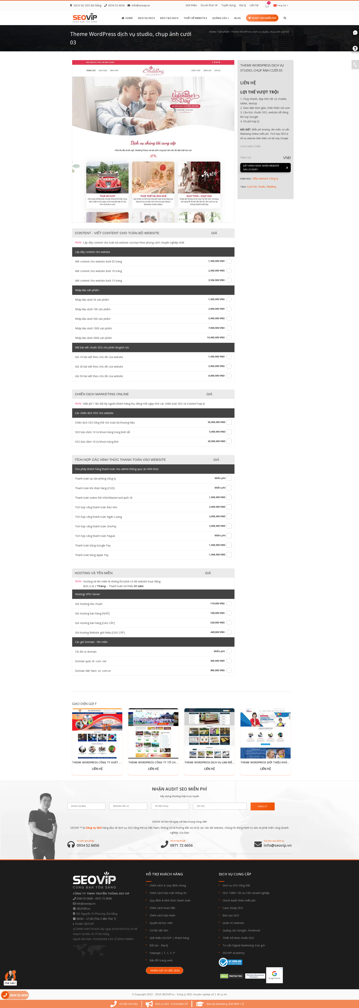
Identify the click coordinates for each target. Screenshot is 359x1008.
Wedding (271, 186)
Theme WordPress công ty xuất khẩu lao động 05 (108, 762)
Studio (261, 186)
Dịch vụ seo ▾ (146, 18)
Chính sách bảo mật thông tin (168, 893)
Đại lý (242, 5)
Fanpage (155, 953)
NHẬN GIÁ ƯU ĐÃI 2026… (166, 970)
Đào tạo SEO (231, 915)
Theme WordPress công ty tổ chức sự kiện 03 (161, 762)
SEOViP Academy (234, 953)
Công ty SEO (93, 827)
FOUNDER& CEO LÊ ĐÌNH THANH (113, 939)
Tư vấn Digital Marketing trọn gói (244, 945)
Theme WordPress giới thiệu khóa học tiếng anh (275, 762)
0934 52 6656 (88, 845)
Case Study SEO (233, 908)
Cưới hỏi (252, 186)
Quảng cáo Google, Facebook (241, 930)
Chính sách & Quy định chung (168, 885)
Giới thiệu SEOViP (161, 938)
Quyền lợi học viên (161, 923)
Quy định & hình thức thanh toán (170, 900)
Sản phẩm (223, 31)
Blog (237, 18)
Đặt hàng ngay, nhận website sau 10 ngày (261, 167)
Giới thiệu (191, 5)
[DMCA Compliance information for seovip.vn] (231, 975)
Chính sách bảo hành (162, 915)
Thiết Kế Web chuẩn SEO (238, 938)
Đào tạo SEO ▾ (169, 18)
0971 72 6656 (181, 845)
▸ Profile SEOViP (83, 923)
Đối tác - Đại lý (159, 945)
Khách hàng (182, 938)
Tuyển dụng (228, 5)
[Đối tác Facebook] (254, 975)
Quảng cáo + (220, 18)
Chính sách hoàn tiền (162, 908)
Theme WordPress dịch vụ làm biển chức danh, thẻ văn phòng (229, 762)
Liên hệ (254, 5)
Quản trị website (233, 923)
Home (129, 18)
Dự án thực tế (209, 5)
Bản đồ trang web (161, 960)
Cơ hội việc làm (159, 930)
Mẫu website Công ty (265, 178)
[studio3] (153, 141)
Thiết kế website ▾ (195, 18)
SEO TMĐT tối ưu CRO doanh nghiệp (246, 893)
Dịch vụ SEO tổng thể (236, 885)
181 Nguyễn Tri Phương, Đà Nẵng (96, 913)
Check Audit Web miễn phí (239, 900)
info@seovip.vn (141, 5)
